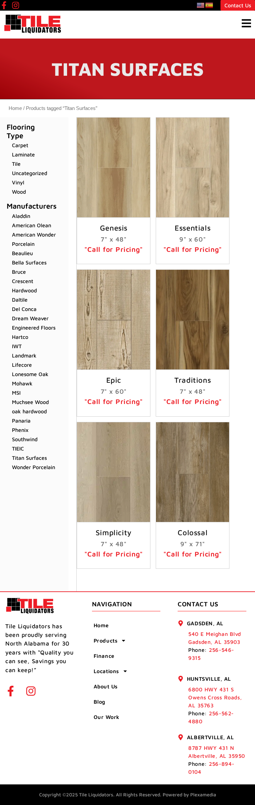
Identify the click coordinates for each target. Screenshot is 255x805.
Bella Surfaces (29, 262)
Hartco (20, 337)
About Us (106, 686)
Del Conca (24, 309)
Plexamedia (203, 794)
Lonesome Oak (30, 374)
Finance (104, 656)
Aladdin (21, 216)
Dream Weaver (30, 318)
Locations (106, 671)
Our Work (107, 717)
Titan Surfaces (29, 458)
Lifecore (22, 365)
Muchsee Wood (30, 402)
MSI (16, 393)
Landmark (24, 355)
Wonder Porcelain (33, 467)
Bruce (19, 272)
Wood (19, 192)
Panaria (21, 421)
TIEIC (18, 449)
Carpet (20, 145)
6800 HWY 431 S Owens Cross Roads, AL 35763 (215, 697)
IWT (17, 346)
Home (15, 108)
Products (106, 641)
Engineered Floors (33, 328)
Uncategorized (29, 173)
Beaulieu (22, 253)
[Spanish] (209, 5)
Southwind (25, 439)
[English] (201, 5)
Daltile (20, 300)
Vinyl (18, 182)
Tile (16, 164)
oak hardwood (29, 411)
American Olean (31, 225)
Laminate (23, 154)
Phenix (20, 430)
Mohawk (22, 383)
